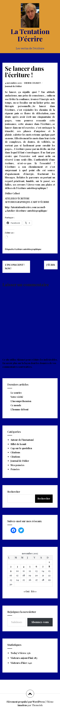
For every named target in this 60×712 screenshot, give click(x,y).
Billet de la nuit (18, 444)
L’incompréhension (21, 401)
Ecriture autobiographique (28, 249)
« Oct (26, 591)
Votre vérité (17, 396)
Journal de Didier (13, 86)
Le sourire (16, 392)
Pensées (15, 469)
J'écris (51, 264)
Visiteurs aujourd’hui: (22, 657)
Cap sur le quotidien (21, 448)
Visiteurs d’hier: (19, 662)
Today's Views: (19, 653)
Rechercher (13, 491)
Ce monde (16, 405)
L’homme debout (19, 409)
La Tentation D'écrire (30, 35)
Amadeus (22, 705)
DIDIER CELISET (32, 82)
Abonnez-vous (40, 622)
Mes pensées (17, 465)
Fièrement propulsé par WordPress (26, 701)
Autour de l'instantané (22, 439)
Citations (15, 452)
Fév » (33, 591)
